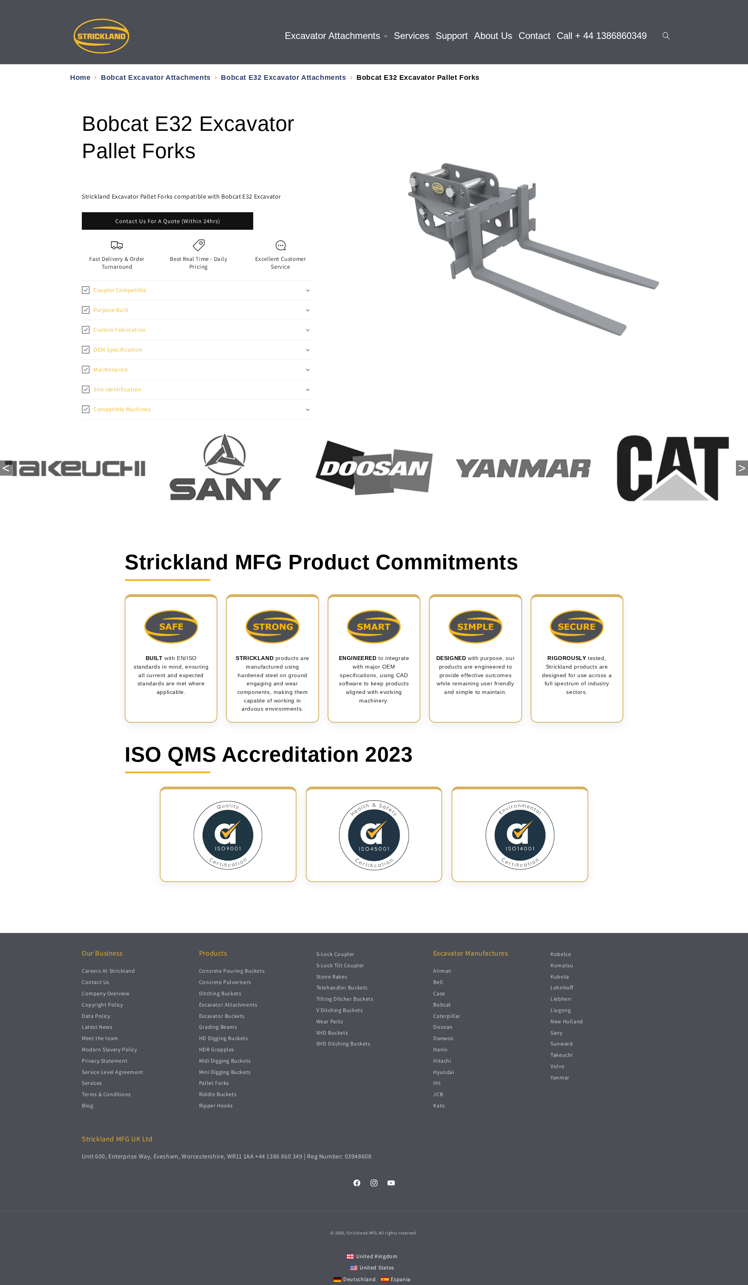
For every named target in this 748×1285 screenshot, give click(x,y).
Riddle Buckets (217, 1094)
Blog (87, 1105)
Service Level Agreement (112, 1071)
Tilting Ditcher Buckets (345, 998)
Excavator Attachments (228, 1004)
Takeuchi (561, 1054)
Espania (401, 1278)
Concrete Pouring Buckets (232, 970)
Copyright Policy (102, 1004)
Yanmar (560, 1077)
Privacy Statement (104, 1060)
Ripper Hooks (216, 1105)
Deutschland (359, 1278)
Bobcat (442, 1004)
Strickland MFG (362, 1233)
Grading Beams (218, 1026)
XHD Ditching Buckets (343, 1043)
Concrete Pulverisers (225, 982)
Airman (442, 970)
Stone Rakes (332, 976)
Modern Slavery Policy (109, 1049)
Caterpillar (446, 1015)
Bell (438, 982)
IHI (437, 1082)
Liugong (560, 1010)
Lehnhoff (561, 987)
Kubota (559, 976)
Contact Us (95, 982)
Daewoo (443, 1038)
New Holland (566, 1020)
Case (439, 993)
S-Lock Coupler (335, 954)
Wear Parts (329, 1020)
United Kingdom (377, 1255)
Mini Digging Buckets (225, 1071)
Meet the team (100, 1038)
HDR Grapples (216, 1049)
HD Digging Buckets (223, 1038)
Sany (556, 1032)
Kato (439, 1105)
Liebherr (561, 998)
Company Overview (106, 993)
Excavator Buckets (222, 1015)
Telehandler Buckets (342, 987)
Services (92, 1082)
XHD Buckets (332, 1032)
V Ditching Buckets (339, 1010)
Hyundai (443, 1071)
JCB (438, 1094)
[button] (336, 36)
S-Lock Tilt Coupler (340, 964)
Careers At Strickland (108, 970)
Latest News (97, 1026)
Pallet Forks (214, 1082)
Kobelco (560, 954)
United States (377, 1267)
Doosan (443, 1026)
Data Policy (96, 1015)
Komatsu (561, 964)
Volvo (557, 1066)
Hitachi (442, 1060)
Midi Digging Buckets (225, 1060)
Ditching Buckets (220, 993)
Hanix (440, 1049)
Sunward (561, 1043)
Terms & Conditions (106, 1094)
